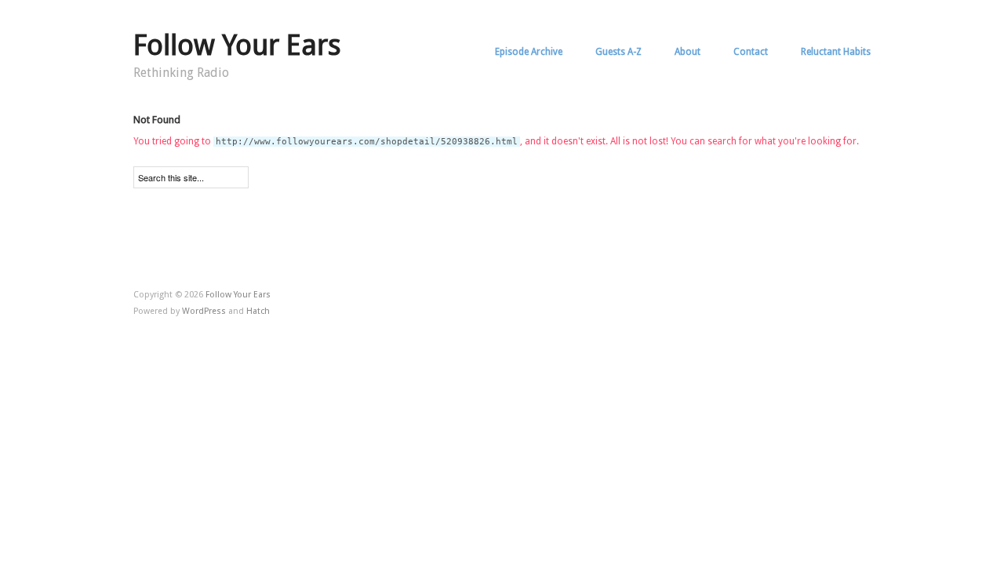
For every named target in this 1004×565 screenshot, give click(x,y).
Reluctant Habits (836, 51)
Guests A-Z (618, 51)
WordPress (204, 311)
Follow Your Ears (237, 45)
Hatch (258, 311)
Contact (750, 51)
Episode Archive (528, 51)
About (687, 51)
